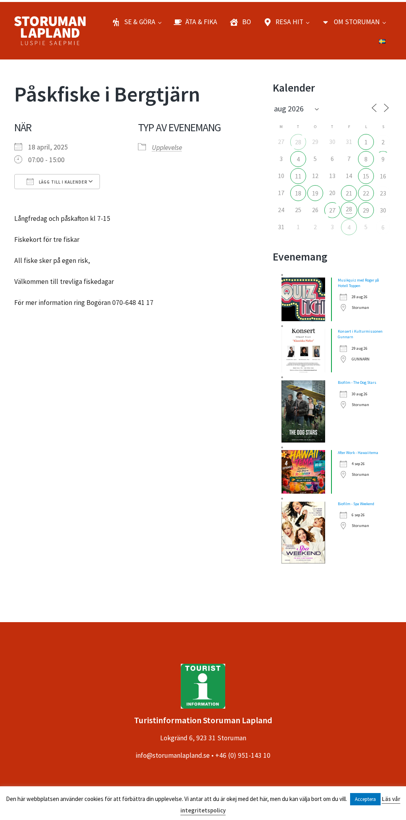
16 (383, 176)
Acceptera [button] (365, 799)
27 (332, 210)
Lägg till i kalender (63, 182)
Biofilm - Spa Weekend (356, 503)
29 (366, 210)
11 (298, 176)
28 (298, 142)
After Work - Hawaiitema (358, 452)
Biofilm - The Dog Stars (357, 382)
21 (349, 193)
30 (383, 210)
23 (383, 193)
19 (315, 193)
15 (366, 176)
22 (366, 193)
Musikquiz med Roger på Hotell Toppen (358, 283)
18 (298, 193)
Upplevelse (167, 147)
